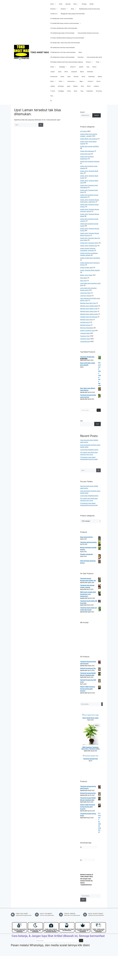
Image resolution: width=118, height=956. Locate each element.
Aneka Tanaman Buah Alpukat (90, 270)
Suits (82, 86)
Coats (97, 62)
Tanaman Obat (85, 339)
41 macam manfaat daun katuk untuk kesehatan (63, 28)
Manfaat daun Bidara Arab (88, 308)
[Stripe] (81, 643)
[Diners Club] (81, 638)
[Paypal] (81, 635)
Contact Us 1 (54, 13)
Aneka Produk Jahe (86, 267)
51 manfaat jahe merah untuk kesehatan (61, 18)
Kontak (91, 4)
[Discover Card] (81, 641)
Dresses (88, 62)
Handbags (62, 67)
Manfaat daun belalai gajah (89, 306)
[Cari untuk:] (26, 125)
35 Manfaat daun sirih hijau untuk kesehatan (62, 52)
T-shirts (52, 91)
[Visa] (81, 632)
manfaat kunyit (85, 322)
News (80, 52)
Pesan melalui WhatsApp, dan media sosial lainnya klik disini (50, 945)
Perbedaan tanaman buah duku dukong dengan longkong (66, 62)
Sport (69, 76)
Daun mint (83, 280)
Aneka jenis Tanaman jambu (89, 243)
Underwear (91, 76)
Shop (75, 4)
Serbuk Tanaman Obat (87, 330)
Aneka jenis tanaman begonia (89, 161)
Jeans (59, 71)
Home (52, 4)
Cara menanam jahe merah (94, 57)
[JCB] (81, 646)
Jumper (52, 71)
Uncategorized (85, 341)
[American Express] (81, 627)
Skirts (66, 71)
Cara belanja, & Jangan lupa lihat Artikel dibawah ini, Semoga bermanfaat (58, 936)
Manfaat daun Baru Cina (88, 303)
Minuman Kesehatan (86, 328)
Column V (73, 67)
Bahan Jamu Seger (86, 275)
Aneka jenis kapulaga (87, 151)
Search (82, 112)
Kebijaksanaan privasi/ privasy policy (89, 9)
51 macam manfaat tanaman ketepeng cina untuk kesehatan (67, 38)
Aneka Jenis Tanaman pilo (88, 245)
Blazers (75, 86)
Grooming (99, 91)
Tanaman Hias (85, 336)
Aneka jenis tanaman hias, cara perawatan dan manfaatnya (19, 930)
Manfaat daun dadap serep (89, 314)
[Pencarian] (102, 704)
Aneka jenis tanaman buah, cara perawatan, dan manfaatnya (35, 930)
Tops (87, 67)
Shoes (52, 67)
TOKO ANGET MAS (39, 52)
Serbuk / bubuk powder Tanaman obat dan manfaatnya (98, 930)
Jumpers (96, 86)
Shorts (94, 67)
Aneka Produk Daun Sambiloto (90, 258)
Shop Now (81, 57)
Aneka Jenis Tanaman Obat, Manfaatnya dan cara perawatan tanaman (51, 930)
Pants (52, 81)
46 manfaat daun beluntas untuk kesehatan (62, 47)
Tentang (84, 4)
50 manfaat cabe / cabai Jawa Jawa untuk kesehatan (65, 42)
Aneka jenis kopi (85, 154)
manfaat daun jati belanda (88, 317)
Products (53, 9)
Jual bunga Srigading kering (89, 449)
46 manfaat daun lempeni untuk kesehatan (62, 57)
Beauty (100, 76)
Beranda (68, 4)
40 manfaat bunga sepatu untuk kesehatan (62, 33)
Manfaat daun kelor (86, 319)
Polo (51, 96)
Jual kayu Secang (86, 295)
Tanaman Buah (85, 333)
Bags (81, 81)
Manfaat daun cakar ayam (88, 311)
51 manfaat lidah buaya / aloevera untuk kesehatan (64, 23)
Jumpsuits (74, 71)
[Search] (99, 410)
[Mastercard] (81, 630)
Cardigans (61, 91)
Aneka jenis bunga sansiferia (89, 146)
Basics (82, 71)
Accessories (53, 76)
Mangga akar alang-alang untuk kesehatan (73, 13)
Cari (81, 421)
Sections (63, 9)
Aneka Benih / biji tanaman (89, 139)
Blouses (76, 76)
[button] (51, 100)
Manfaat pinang (85, 325)
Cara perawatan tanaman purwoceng (88, 33)
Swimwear (90, 71)
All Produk (83, 131)
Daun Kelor (83, 278)
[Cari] (40, 125)
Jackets (81, 67)
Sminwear (61, 86)
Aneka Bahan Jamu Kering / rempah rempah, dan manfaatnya (83, 930)
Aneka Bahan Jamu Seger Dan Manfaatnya (67, 929)
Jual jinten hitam (85, 293)
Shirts (83, 76)
